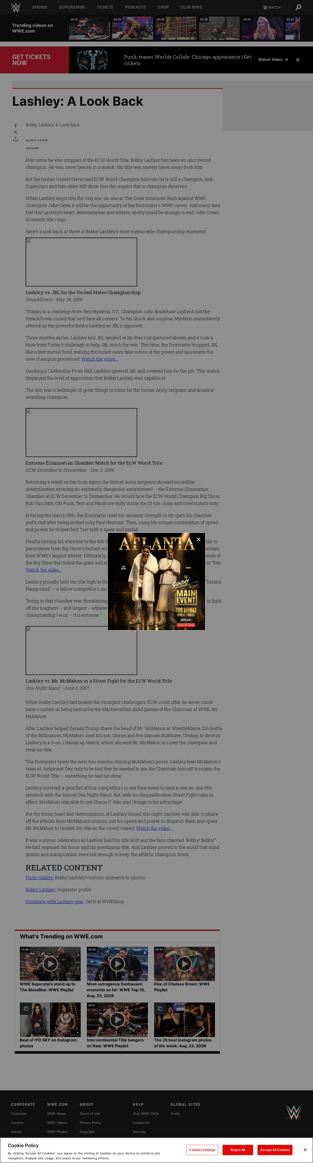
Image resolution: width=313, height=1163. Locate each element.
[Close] (305, 1149)
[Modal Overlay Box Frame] (156, 581)
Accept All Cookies (275, 1150)
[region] (156, 1150)
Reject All (238, 1150)
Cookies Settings (202, 1150)
